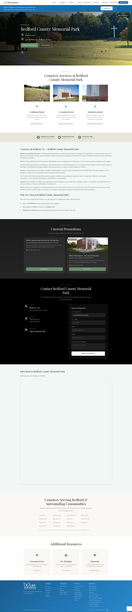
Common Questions (93, 606)
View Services (45, 45)
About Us (47, 586)
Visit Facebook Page (37, 331)
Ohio (61, 588)
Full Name (75, 319)
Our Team (47, 592)
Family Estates (77, 592)
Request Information (29, 45)
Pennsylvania (63, 586)
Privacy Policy (91, 609)
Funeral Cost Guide (93, 596)
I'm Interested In (76, 311)
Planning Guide (123, 2)
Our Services (48, 588)
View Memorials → (95, 570)
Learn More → (37, 570)
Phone (73, 334)
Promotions (87, 2)
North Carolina (63, 592)
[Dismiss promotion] (114, 8)
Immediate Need (93, 588)
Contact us (83, 530)
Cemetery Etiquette (93, 604)
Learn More (106, 8)
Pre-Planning (77, 598)
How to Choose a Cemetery (95, 598)
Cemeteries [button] (63, 2)
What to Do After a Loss (94, 600)
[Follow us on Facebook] (22, 52)
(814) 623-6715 (34, 307)
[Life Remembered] (11, 2)
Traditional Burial (78, 586)
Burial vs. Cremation (94, 594)
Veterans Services (78, 596)
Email (74, 326)
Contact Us (105, 2)
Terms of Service (100, 609)
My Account (114, 2)
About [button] (54, 2)
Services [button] (72, 2)
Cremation (76, 588)
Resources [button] (96, 2)
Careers (47, 594)
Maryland (62, 590)
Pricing (79, 2)
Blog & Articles (92, 590)
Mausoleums (77, 590)
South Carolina (63, 594)
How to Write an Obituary (95, 602)
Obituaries (91, 592)
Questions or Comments (79, 341)
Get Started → (66, 570)
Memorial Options (78, 594)
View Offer (43, 269)
